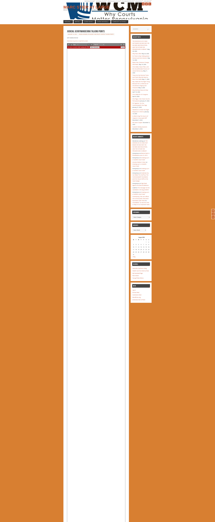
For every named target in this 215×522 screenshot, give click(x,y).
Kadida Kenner (83, 34)
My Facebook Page (137, 273)
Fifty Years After (136, 53)
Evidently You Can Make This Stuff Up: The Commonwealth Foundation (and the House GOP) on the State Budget (140, 177)
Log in (134, 290)
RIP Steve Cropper (137, 122)
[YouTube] (213, 210)
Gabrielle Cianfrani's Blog (139, 268)
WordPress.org (136, 297)
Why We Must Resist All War (140, 90)
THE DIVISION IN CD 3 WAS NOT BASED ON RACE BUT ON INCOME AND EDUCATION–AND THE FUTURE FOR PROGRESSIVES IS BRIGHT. (140, 45)
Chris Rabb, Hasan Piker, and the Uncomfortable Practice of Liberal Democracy (140, 69)
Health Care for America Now (140, 271)
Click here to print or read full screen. (78, 41)
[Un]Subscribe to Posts (138, 300)
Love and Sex (147, 1)
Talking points (109, 34)
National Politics (101, 1)
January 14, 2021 (72, 34)
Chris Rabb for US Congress (140, 94)
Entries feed (135, 292)
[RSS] (213, 217)
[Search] (148, 29)
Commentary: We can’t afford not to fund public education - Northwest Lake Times (140, 198)
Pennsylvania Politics (114, 1)
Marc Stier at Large (86, 7)
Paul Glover (135, 275)
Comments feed (136, 295)
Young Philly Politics (138, 278)
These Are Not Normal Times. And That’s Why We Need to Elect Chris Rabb (140, 77)
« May (133, 257)
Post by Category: (90, 1)
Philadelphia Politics (128, 1)
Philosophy (138, 1)
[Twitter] (213, 214)
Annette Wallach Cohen (139, 162)
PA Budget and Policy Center (96, 34)
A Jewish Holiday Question (139, 127)
